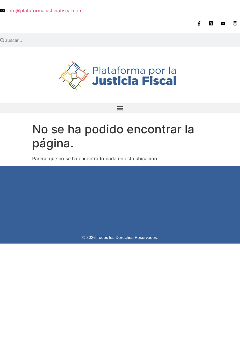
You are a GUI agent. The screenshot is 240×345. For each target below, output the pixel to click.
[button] (120, 108)
